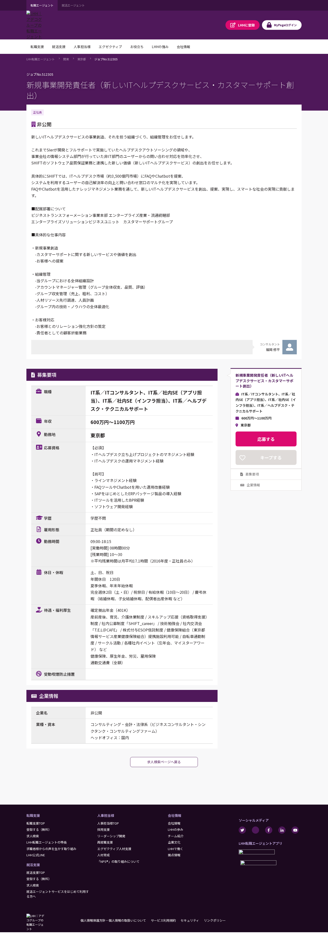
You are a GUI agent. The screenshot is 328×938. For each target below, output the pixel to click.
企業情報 (253, 484)
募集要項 (252, 474)
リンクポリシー (215, 920)
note (255, 830)
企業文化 (174, 842)
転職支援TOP (35, 823)
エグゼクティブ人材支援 (114, 848)
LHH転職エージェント (40, 59)
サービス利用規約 (163, 920)
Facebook (268, 830)
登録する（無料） (38, 829)
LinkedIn (281, 830)
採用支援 (103, 829)
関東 (66, 59)
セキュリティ (190, 920)
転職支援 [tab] (37, 46)
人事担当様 (105, 815)
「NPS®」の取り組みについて (118, 861)
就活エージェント (73, 5)
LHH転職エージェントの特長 (46, 842)
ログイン (285, 25)
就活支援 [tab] (59, 46)
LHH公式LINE (35, 855)
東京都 (81, 59)
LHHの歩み (175, 829)
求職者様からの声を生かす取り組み (51, 848)
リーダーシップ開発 (111, 836)
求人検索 (32, 836)
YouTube (295, 830)
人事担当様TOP (108, 823)
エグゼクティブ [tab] (110, 46)
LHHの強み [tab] (160, 46)
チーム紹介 (175, 836)
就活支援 (33, 864)
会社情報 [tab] (183, 46)
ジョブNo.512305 (106, 59)
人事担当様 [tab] (82, 46)
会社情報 (174, 815)
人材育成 (103, 855)
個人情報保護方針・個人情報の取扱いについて (113, 920)
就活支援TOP (35, 872)
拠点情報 (174, 855)
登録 (246, 25)
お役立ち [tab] (137, 46)
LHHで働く (175, 848)
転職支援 (33, 815)
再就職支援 (105, 842)
